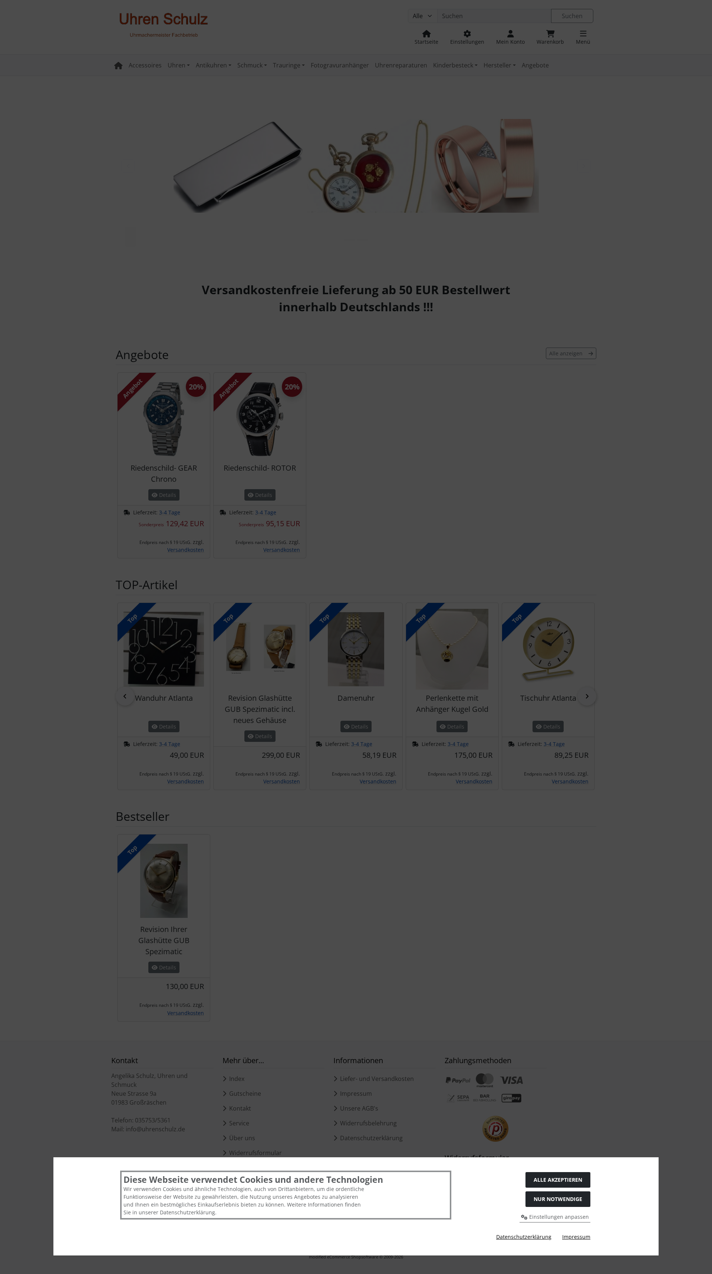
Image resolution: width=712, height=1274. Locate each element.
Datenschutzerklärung (523, 1236)
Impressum (576, 1236)
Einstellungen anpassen (558, 1216)
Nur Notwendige (558, 1198)
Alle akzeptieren (558, 1179)
